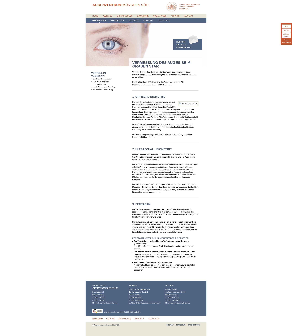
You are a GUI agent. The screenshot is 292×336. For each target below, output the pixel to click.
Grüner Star (117, 20)
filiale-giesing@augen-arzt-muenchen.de (145, 303)
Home (95, 16)
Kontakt (188, 16)
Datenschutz (194, 325)
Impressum (180, 325)
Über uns (107, 16)
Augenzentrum (120, 5)
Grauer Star (99, 20)
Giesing (286, 30)
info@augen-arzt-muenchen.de (106, 303)
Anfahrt (175, 16)
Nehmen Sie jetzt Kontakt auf (187, 42)
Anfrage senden (286, 35)
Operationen (160, 16)
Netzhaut (134, 20)
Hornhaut (148, 20)
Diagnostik (143, 16)
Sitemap (170, 325)
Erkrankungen (125, 16)
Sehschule (164, 20)
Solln (286, 26)
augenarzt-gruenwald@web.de (179, 303)
